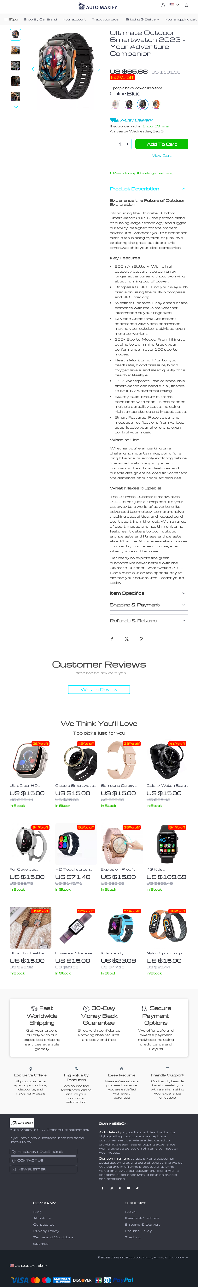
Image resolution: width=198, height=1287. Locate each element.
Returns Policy (138, 1231)
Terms (147, 1257)
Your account (74, 19)
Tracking (133, 1237)
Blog (37, 1212)
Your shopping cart (181, 19)
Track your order (106, 19)
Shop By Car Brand (40, 19)
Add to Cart (162, 144)
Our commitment (114, 1158)
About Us (42, 1218)
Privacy (159, 1257)
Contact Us (44, 1224)
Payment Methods (142, 1218)
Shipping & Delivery (142, 19)
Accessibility (178, 1257)
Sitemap (41, 1243)
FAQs (130, 1212)
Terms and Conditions (53, 1237)
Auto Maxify (110, 1132)
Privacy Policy (46, 1231)
